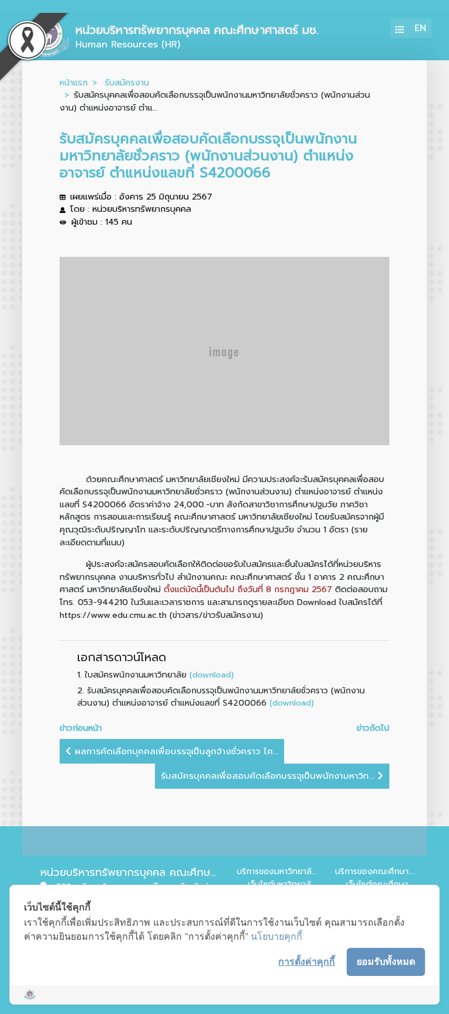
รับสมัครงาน (127, 82)
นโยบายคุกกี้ (276, 936)
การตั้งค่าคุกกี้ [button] (306, 961)
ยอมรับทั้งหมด (386, 961)
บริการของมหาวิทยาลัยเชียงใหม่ (292, 871)
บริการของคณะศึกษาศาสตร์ (384, 871)
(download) (211, 674)
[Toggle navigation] (400, 28)
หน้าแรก (74, 82)
